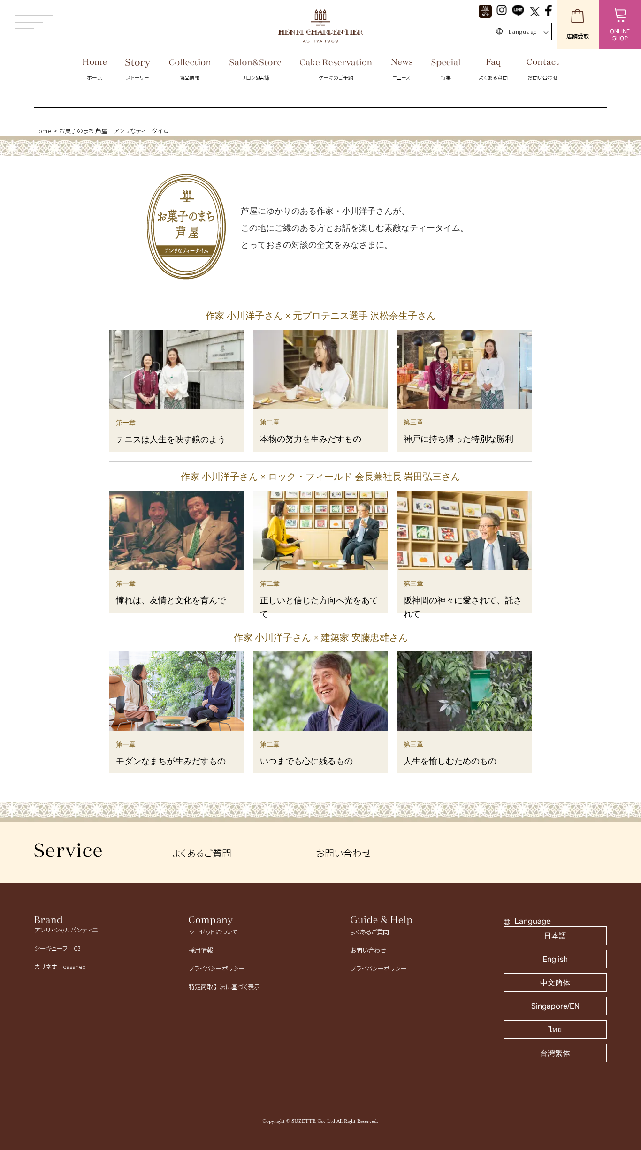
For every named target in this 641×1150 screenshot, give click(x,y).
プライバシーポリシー (217, 968)
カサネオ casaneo (60, 966)
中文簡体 (555, 983)
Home (42, 130)
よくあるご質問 (201, 853)
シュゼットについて (213, 931)
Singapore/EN (555, 1006)
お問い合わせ (343, 853)
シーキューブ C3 (57, 948)
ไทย (555, 1030)
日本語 (555, 936)
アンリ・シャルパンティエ (66, 929)
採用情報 (201, 950)
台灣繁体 (555, 1053)
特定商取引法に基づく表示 (224, 986)
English (555, 959)
